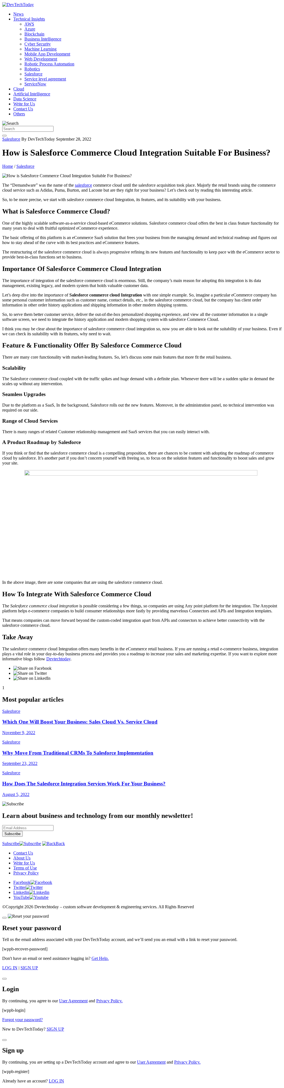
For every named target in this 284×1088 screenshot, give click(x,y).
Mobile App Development (47, 54)
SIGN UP (29, 967)
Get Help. (100, 958)
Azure (29, 29)
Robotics (32, 69)
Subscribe (10, 843)
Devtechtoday (58, 658)
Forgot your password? (22, 1019)
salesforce (83, 185)
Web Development (40, 59)
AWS (29, 24)
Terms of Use (25, 868)
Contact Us (23, 108)
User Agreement (73, 1000)
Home (7, 166)
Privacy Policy (26, 873)
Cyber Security (37, 44)
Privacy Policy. (109, 1000)
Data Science (24, 99)
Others (19, 113)
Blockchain (34, 34)
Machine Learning (40, 49)
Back (60, 843)
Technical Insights (29, 19)
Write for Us (24, 104)
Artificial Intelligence (31, 94)
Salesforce (33, 74)
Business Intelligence (42, 39)
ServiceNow (35, 84)
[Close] (4, 918)
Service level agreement (45, 79)
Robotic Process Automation (49, 64)
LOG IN (9, 967)
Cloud (18, 89)
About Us (22, 858)
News (18, 14)
